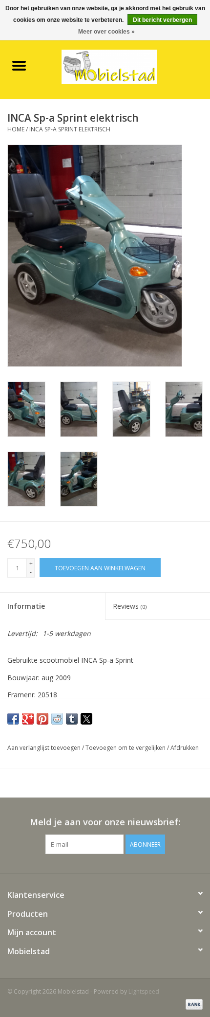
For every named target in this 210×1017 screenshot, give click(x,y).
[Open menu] (19, 65)
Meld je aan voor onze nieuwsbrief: (105, 822)
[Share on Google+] (28, 719)
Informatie (26, 606)
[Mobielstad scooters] (124, 66)
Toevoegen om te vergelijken (126, 748)
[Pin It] (42, 719)
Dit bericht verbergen (162, 20)
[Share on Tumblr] (72, 719)
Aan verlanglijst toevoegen (44, 748)
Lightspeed (143, 991)
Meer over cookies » (106, 31)
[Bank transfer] (192, 1003)
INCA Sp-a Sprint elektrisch (69, 129)
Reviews (130, 606)
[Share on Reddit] (57, 719)
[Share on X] (86, 719)
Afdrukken (184, 748)
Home (15, 129)
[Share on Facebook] (13, 719)
